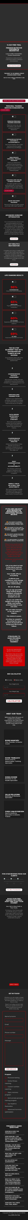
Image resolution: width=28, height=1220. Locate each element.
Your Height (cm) (14, 684)
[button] (14, 1)
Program (8, 1074)
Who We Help (16, 1215)
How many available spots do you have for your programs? (13, 1197)
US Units (9, 680)
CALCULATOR (14, 701)
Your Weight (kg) (14, 691)
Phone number (10, 1032)
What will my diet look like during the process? (13, 1155)
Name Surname (10, 1016)
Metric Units (19, 680)
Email (7, 1024)
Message (8, 1040)
